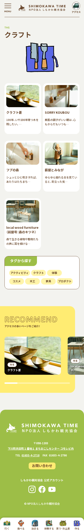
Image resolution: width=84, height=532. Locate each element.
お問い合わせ (42, 465)
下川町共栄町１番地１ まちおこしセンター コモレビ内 (41, 448)
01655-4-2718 (30, 455)
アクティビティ (20, 273)
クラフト (38, 273)
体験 (54, 273)
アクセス (76, 12)
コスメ (17, 281)
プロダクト (64, 281)
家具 (48, 281)
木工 (32, 281)
